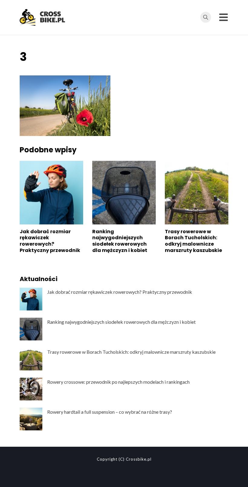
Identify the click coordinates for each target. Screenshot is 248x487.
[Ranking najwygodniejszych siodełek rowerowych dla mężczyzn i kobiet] (31, 329)
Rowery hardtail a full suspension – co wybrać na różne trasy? (109, 412)
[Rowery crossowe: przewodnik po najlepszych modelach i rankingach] (31, 389)
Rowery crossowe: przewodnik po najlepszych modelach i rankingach (118, 382)
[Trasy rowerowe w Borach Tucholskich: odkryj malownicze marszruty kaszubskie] (31, 359)
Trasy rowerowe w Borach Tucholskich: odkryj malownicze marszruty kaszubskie (193, 241)
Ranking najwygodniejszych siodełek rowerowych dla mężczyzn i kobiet (119, 241)
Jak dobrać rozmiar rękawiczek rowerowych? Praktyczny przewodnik (50, 241)
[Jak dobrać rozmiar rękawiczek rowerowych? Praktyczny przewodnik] (31, 299)
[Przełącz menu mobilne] (223, 17)
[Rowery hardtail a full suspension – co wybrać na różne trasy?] (31, 419)
